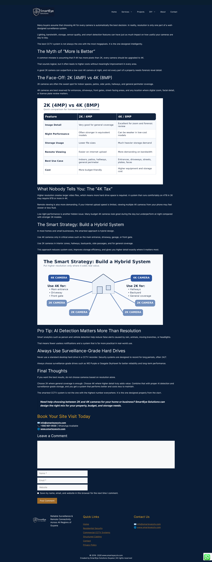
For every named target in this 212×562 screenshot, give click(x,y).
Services (125, 12)
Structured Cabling (92, 536)
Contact (173, 12)
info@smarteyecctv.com (149, 524)
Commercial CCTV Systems (96, 532)
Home (114, 12)
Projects (140, 12)
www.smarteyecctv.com (149, 527)
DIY (150, 12)
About (163, 12)
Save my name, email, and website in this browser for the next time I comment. (79, 493)
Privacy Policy (90, 545)
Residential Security (93, 528)
